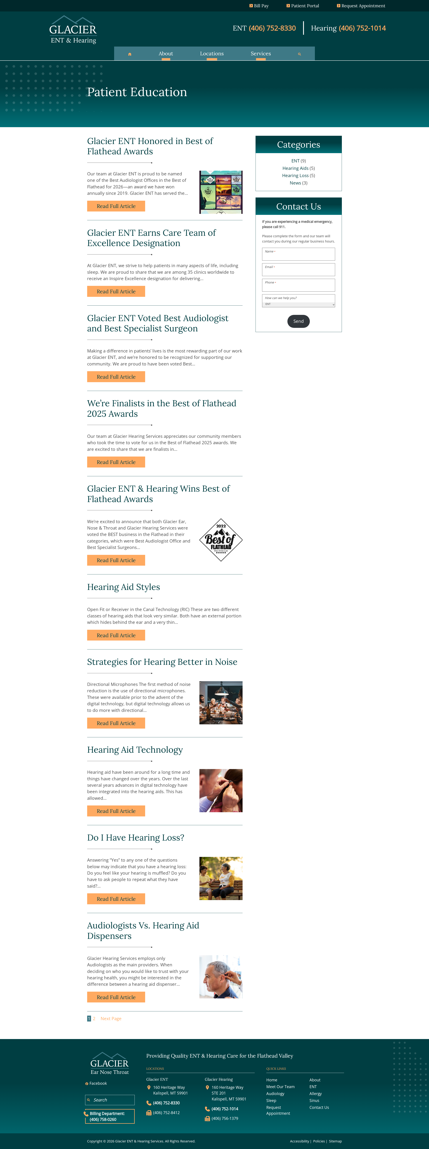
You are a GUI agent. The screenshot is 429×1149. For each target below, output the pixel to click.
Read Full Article (116, 206)
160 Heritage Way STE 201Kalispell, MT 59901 (229, 1093)
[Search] (299, 53)
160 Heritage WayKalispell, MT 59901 (170, 1090)
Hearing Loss (295, 175)
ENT (295, 161)
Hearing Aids (295, 168)
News (295, 183)
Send (298, 321)
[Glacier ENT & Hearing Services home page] (73, 29)
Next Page (111, 1019)
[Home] (129, 53)
